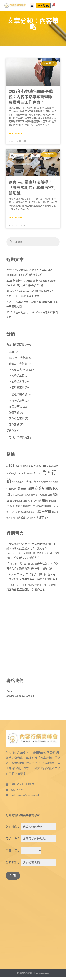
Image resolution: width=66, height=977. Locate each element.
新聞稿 (43, 501)
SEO (37, 473)
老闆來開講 (43, 511)
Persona (30, 473)
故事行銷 (32, 501)
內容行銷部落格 (15, 344)
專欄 (50, 495)
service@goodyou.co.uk (20, 695)
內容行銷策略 (42, 482)
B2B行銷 (33, 466)
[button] (32, 5)
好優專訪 (14, 412)
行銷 (22, 517)
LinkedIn (21, 473)
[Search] (11, 241)
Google (13, 473)
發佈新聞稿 (17, 512)
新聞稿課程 (38, 506)
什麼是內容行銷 (18, 363)
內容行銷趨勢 (16, 400)
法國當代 (55, 506)
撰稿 (25, 501)
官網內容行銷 (21, 495)
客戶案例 (14, 424)
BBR (40, 466)
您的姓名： (13, 827)
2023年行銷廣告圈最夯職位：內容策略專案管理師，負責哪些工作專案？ (32, 96)
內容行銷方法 (16, 381)
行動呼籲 (15, 518)
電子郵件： (13, 838)
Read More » (15, 133)
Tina (11, 584)
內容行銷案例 (16, 387)
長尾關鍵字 (30, 518)
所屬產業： (13, 850)
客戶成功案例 (16, 418)
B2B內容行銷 (22, 466)
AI (7, 466)
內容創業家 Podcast (20, 369)
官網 (12, 495)
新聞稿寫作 (15, 506)
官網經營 (31, 495)
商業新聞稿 (15, 406)
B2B (11, 351)
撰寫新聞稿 (16, 501)
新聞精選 (47, 506)
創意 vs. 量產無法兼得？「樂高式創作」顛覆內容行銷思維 (32, 187)
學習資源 (11, 430)
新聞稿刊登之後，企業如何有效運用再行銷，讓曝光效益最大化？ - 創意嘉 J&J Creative (30, 548)
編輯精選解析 (19, 394)
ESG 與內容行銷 (18, 357)
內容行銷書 (30, 481)
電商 (46, 518)
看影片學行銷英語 (19, 437)
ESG (46, 465)
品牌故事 (13, 489)
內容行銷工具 (16, 375)
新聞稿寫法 (28, 506)
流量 (8, 512)
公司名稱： (13, 862)
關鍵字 (40, 517)
